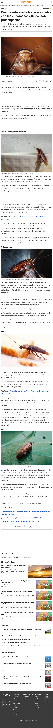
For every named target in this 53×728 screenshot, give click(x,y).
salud (10, 557)
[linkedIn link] (9, 705)
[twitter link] (6, 702)
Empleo (26, 698)
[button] (2, 2)
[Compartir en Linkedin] (43, 81)
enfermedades (26, 557)
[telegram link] (6, 705)
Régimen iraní (16, 5)
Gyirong (33, 5)
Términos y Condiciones (46, 697)
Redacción (26, 696)
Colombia (16, 698)
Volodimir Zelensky (8, 5)
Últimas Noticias (16, 712)
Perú (16, 707)
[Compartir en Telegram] (46, 81)
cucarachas (17, 557)
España (16, 701)
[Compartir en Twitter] (40, 81)
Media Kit (37, 707)
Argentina (37, 696)
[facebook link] (3, 702)
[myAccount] (51, 2)
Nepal (30, 5)
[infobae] (26, 2)
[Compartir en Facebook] (36, 81)
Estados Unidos (16, 703)
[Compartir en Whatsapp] (33, 81)
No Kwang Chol (44, 5)
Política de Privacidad (47, 700)
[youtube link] (3, 705)
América (16, 696)
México (16, 705)
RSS (16, 714)
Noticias (3, 8)
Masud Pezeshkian (24, 5)
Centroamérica (16, 709)
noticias (4, 557)
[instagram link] (9, 702)
